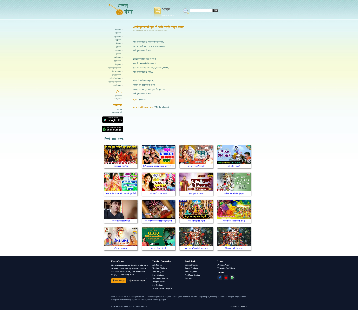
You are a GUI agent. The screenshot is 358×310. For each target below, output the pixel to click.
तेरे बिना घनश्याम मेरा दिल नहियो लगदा (158, 221)
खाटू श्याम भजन (116, 75)
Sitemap (233, 306)
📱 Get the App (118, 280)
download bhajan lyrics (143, 107)
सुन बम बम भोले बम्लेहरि (196, 166)
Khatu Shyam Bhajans (162, 288)
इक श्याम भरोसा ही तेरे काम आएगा (196, 248)
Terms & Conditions (226, 268)
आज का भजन (118, 96)
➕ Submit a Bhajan (137, 281)
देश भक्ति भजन (116, 71)
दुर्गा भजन (118, 47)
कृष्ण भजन (118, 29)
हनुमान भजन (117, 36)
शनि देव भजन (117, 85)
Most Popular (191, 272)
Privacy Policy (223, 265)
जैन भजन (118, 43)
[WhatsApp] (232, 277)
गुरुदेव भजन (117, 57)
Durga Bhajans (158, 282)
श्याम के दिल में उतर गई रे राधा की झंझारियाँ (121, 193)
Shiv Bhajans (158, 275)
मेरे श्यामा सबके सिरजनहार (234, 248)
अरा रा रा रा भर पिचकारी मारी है (234, 221)
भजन (168, 11)
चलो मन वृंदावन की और (158, 248)
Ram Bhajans (158, 272)
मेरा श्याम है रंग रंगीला (121, 166)
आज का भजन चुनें (117, 112)
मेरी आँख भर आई (234, 166)
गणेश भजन (118, 50)
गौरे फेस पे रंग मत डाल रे (158, 193)
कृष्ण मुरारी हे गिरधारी (196, 193)
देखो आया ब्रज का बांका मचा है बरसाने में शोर (158, 166)
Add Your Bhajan (192, 275)
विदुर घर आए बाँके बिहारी (196, 221)
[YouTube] (226, 277)
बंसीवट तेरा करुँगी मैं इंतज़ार (234, 193)
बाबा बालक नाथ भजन (114, 68)
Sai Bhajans (157, 285)
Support (244, 306)
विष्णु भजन (118, 64)
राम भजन (118, 54)
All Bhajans (157, 265)
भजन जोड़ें (119, 109)
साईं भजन (118, 40)
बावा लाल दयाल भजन (115, 82)
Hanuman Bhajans (160, 278)
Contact (188, 278)
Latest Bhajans (191, 268)
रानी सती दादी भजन (115, 78)
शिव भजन (118, 33)
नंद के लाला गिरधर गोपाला (121, 221)
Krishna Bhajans (159, 268)
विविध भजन (117, 61)
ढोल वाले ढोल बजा (120, 248)
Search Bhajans (191, 265)
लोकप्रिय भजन (118, 99)
